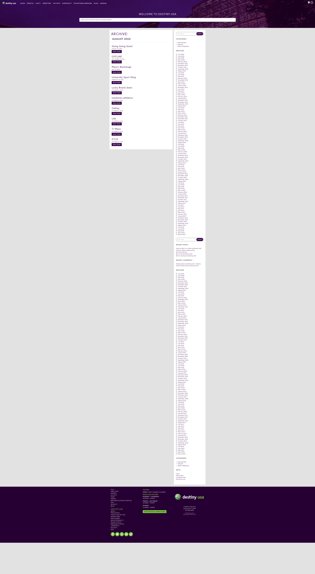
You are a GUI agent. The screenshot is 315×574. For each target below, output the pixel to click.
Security (114, 504)
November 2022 (183, 102)
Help (112, 502)
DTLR (115, 139)
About (113, 511)
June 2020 (181, 146)
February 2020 (182, 152)
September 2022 (183, 104)
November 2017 (183, 198)
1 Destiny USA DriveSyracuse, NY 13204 (189, 507)
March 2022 (181, 113)
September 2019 (183, 161)
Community (115, 526)
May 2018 (181, 187)
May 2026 (181, 58)
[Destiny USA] (189, 497)
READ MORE (117, 51)
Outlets (114, 495)
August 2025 (182, 71)
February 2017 (182, 214)
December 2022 (183, 100)
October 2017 (182, 199)
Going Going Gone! (122, 46)
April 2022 (181, 111)
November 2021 (183, 119)
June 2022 (181, 108)
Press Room (115, 513)
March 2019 (181, 170)
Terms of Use (193, 514)
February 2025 (182, 78)
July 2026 (181, 54)
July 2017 (181, 205)
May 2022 (181, 109)
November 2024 (183, 80)
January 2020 (182, 153)
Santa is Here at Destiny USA (189, 266)
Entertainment (182, 43)
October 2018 (182, 177)
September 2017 (183, 201)
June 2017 (181, 207)
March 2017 (181, 212)
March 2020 (181, 150)
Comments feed (181, 477)
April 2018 (181, 188)
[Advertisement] (157, 554)
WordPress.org (180, 479)
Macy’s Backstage (121, 66)
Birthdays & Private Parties (121, 500)
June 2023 (181, 89)
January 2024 (182, 85)
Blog (112, 506)
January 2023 (182, 98)
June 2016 (181, 229)
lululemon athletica (122, 97)
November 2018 (183, 175)
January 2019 (182, 172)
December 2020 (183, 135)
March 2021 (181, 130)
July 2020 (181, 144)
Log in (177, 474)
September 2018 (183, 179)
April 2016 (181, 233)
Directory (114, 491)
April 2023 (181, 93)
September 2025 (183, 69)
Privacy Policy (116, 522)
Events (113, 499)
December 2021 (183, 117)
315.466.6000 (189, 510)
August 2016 (182, 225)
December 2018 (183, 174)
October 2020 (182, 139)
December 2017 (183, 196)
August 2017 (182, 203)
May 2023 (181, 91)
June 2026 (181, 56)
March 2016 (181, 234)
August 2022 (182, 106)
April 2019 (181, 168)
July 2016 (181, 227)
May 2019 (181, 166)
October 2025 (182, 67)
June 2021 (181, 124)
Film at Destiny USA (118, 515)
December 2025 (183, 63)
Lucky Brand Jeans (122, 87)
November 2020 (183, 137)
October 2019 (182, 159)
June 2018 (181, 185)
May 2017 (181, 209)
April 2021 (181, 128)
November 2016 (183, 220)
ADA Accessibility (117, 520)
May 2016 (181, 231)
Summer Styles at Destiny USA (185, 250)
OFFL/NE (117, 56)
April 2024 (181, 82)
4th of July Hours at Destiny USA (186, 256)
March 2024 (181, 84)
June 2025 (181, 74)
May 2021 (181, 126)
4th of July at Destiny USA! (184, 254)
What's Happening (183, 46)
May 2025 (181, 76)
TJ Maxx (116, 128)
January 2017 (182, 216)
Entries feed (179, 475)
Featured (180, 44)
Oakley (115, 108)
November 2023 (183, 87)
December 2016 (183, 218)
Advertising (115, 516)
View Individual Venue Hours (154, 511)
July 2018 (181, 183)
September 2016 (183, 223)
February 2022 (182, 115)
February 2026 (182, 62)
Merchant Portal (117, 524)
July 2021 (181, 122)
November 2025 (183, 65)
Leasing (113, 493)
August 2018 (182, 181)
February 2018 (182, 192)
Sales (113, 497)
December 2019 (183, 155)
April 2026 (181, 60)
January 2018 (182, 194)
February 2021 (182, 131)
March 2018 (181, 190)
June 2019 (181, 164)
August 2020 (182, 142)
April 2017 (181, 210)
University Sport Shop (124, 77)
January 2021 (182, 133)
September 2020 (183, 141)
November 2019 (183, 157)
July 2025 (181, 73)
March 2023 (181, 95)
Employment (115, 518)
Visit (112, 489)
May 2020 (181, 148)
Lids (114, 118)
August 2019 (182, 163)
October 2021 (182, 120)
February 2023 (182, 97)
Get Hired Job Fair (181, 252)
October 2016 (182, 221)
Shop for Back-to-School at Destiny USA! (188, 248)
